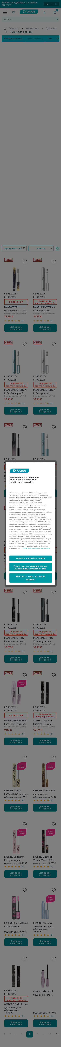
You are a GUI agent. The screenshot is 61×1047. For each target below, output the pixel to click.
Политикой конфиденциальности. (36, 548)
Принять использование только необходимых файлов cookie (30, 567)
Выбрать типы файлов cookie (30, 578)
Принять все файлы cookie (30, 558)
